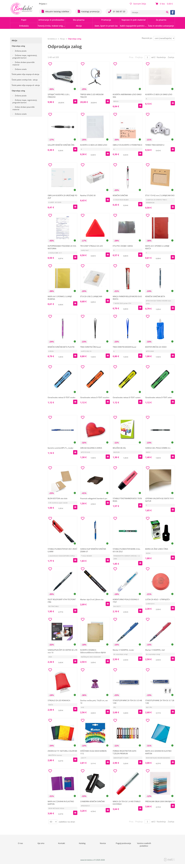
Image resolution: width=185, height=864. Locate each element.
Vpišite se (100, 316)
